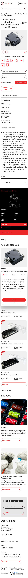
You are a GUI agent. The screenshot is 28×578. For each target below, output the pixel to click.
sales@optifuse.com (9, 541)
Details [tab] (14, 274)
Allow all (14, 300)
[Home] (6, 3)
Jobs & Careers (6, 530)
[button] (21, 82)
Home (2, 14)
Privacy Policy (14, 568)
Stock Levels (5, 527)
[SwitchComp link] (16, 573)
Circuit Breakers (10, 14)
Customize (13, 303)
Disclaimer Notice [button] (24, 23)
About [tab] (23, 274)
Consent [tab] (5, 274)
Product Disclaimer (19, 569)
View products (6, 489)
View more (5, 384)
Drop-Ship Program (7, 529)
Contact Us (19, 82)
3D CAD (4, 77)
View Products (6, 440)
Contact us (5, 561)
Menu (21, 3)
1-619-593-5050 (7, 548)
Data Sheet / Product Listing (10, 71)
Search (7, 512)
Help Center (5, 525)
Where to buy (5, 88)
